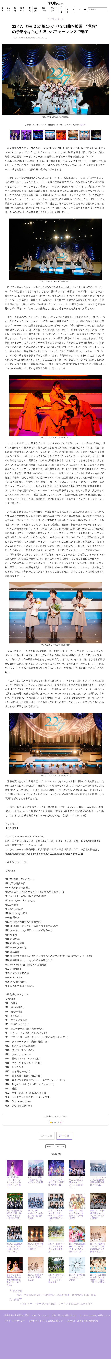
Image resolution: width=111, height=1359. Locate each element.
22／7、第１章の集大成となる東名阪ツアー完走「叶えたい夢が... (98, 1279)
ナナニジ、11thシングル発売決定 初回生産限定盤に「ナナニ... (98, 1181)
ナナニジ (61, 1146)
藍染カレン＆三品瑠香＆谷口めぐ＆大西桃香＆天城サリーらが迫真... (14, 1280)
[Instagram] (79, 9)
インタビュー (22, 9)
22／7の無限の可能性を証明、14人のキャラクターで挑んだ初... (14, 1214)
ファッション (53, 9)
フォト (67, 9)
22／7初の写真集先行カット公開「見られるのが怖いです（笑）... (77, 1248)
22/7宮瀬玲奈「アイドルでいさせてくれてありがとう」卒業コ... (14, 1182)
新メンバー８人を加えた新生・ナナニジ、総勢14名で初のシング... (55, 1215)
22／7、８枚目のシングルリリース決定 (77, 1277)
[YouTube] (85, 9)
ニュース (8, 9)
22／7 (50, 1146)
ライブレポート (55, 19)
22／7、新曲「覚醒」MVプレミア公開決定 (35, 1246)
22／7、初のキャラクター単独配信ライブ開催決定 (56, 1248)
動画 (15, 9)
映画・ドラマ (44, 9)
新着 (2, 9)
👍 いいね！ (55, 1122)
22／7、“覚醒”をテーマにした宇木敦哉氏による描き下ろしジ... (97, 1248)
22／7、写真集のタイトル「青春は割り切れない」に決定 (14, 1248)
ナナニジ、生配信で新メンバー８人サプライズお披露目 (97, 1214)
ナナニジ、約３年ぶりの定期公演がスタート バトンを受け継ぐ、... (76, 1182)
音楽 (30, 9)
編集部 (83, 125)
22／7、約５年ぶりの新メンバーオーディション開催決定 (56, 1279)
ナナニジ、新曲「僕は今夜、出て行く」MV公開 (35, 1180)
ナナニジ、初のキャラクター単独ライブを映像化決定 (76, 1214)
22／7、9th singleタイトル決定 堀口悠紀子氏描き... (35, 1214)
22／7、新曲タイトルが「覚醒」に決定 (35, 1277)
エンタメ (36, 9)
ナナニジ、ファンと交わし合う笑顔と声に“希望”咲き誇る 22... (56, 1181)
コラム (61, 9)
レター (73, 9)
